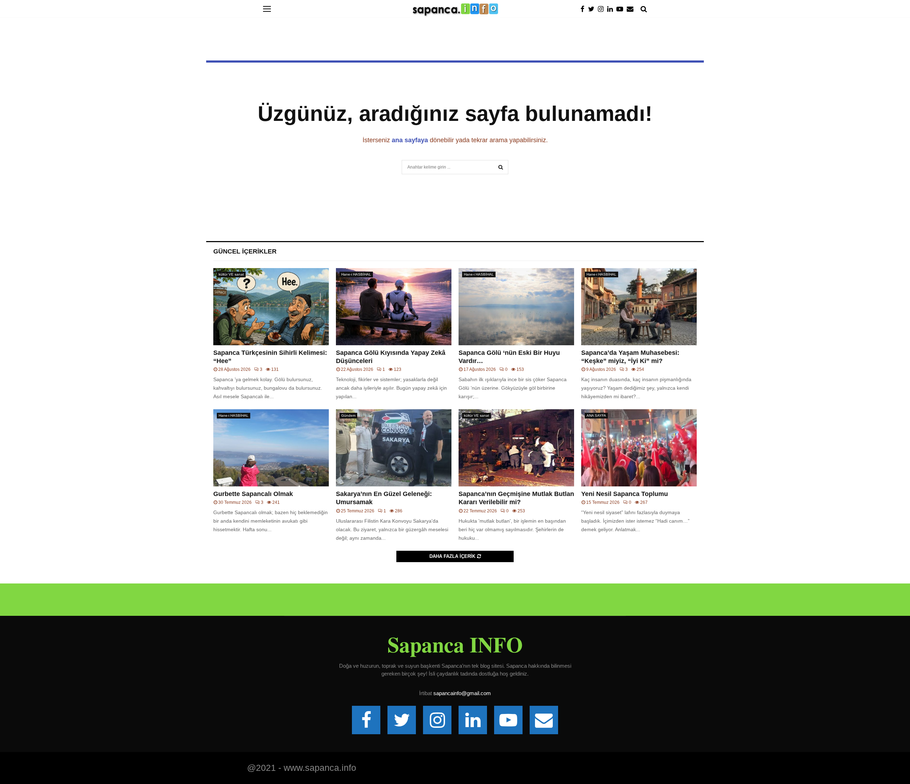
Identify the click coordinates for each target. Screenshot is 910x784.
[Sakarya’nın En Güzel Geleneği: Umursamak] (393, 447)
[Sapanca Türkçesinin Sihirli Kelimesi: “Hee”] (271, 306)
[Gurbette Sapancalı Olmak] (271, 447)
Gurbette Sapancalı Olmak (253, 493)
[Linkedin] (611, 9)
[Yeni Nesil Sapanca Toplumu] (639, 447)
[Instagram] (602, 9)
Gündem (348, 415)
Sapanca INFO (455, 644)
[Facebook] (584, 9)
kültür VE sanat (231, 274)
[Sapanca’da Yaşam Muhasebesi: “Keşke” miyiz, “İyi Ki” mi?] (639, 306)
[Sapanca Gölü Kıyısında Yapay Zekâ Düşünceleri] (393, 306)
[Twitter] (593, 9)
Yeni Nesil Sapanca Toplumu (624, 493)
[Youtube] (621, 9)
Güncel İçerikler (245, 251)
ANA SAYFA (596, 415)
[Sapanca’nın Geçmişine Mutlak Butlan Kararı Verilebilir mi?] (516, 447)
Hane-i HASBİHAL (356, 274)
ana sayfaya (410, 140)
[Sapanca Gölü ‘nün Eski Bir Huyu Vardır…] (516, 306)
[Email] (632, 9)
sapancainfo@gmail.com (462, 693)
